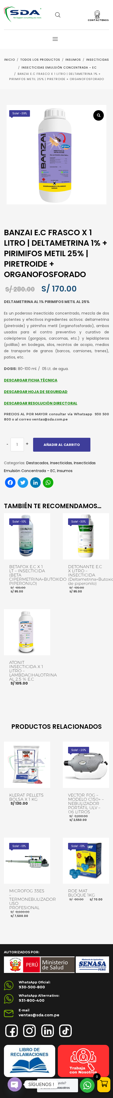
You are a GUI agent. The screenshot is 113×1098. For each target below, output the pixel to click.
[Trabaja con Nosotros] (83, 1061)
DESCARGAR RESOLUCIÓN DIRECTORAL (40, 403)
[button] (98, 115)
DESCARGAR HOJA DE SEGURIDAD (36, 391)
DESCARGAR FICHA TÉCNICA (30, 380)
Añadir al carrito (62, 444)
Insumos (65, 470)
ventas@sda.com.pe (39, 1015)
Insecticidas (61, 463)
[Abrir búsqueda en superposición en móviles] (57, 15)
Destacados (37, 463)
